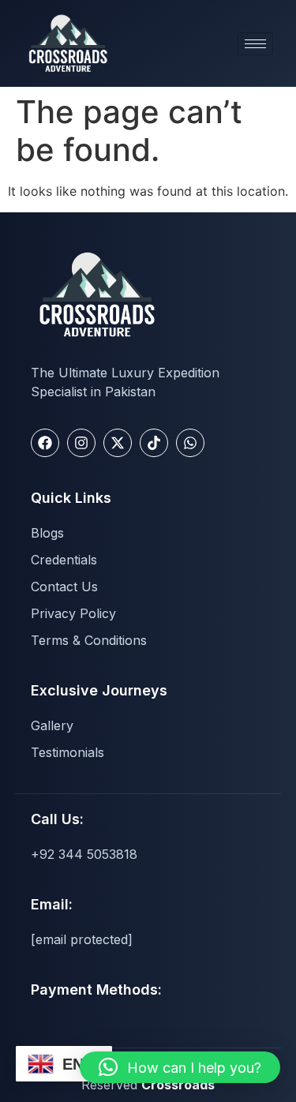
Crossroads (178, 1085)
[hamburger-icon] (255, 43)
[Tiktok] (154, 443)
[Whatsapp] (190, 443)
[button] (180, 1067)
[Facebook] (45, 443)
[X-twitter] (117, 443)
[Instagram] (81, 443)
